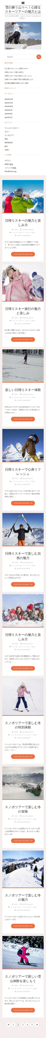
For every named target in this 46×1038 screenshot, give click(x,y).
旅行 (6, 146)
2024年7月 (8, 117)
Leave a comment (24, 235)
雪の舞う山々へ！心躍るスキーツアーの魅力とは (23, 9)
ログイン (8, 160)
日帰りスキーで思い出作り (14, 72)
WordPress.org (10, 171)
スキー (7, 132)
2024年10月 (9, 106)
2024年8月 (9, 114)
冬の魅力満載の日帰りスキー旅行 (17, 83)
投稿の (9, 164)
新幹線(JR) (9, 142)
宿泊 (6, 139)
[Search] (38, 56)
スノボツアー (9, 135)
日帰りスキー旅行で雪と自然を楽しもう (19, 79)
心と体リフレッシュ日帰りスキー (17, 68)
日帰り (7, 150)
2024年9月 (9, 110)
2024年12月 (9, 99)
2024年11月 (9, 103)
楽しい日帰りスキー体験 (23, 390)
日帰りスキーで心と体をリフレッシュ (18, 76)
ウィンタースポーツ (12, 128)
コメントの (10, 168)
